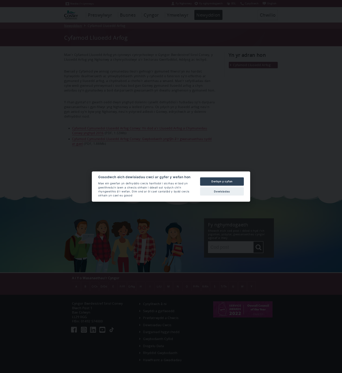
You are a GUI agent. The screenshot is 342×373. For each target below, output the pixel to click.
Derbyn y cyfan (222, 181)
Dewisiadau (222, 191)
